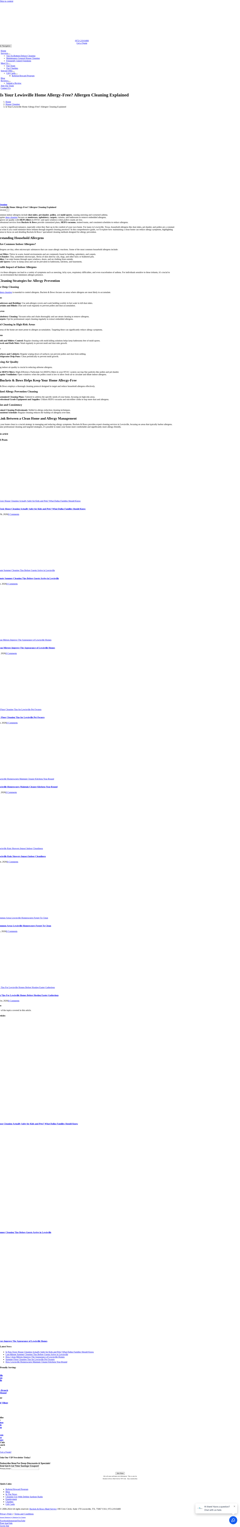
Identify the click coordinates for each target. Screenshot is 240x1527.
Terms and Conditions (24, 1514)
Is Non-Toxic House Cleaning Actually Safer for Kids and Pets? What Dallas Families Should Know (50, 1352)
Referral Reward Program (17, 1489)
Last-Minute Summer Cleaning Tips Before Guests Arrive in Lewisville (37, 1354)
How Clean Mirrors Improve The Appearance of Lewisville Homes (35, 1357)
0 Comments (13, 514)
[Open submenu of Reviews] (9, 81)
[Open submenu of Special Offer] (13, 71)
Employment (11, 1499)
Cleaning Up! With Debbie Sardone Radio (24, 1497)
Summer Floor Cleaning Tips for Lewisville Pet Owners (30, 1359)
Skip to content (6, 1)
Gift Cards (10, 1504)
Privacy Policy (6, 1514)
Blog (8, 1492)
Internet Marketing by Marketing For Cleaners (13, 1517)
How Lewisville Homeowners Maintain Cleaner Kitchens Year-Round (36, 1362)
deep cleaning (11, 217)
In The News (11, 1494)
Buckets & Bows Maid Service (43, 1509)
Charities (9, 1502)
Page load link (6, 1523)
